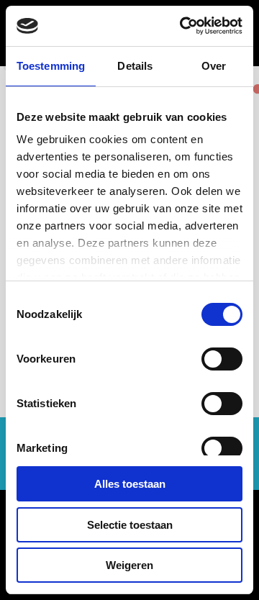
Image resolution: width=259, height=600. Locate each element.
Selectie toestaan (130, 525)
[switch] (221, 359)
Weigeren (129, 565)
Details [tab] (135, 66)
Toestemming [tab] (51, 66)
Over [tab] (213, 66)
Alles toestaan (129, 484)
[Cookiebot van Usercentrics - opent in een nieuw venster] (182, 26)
